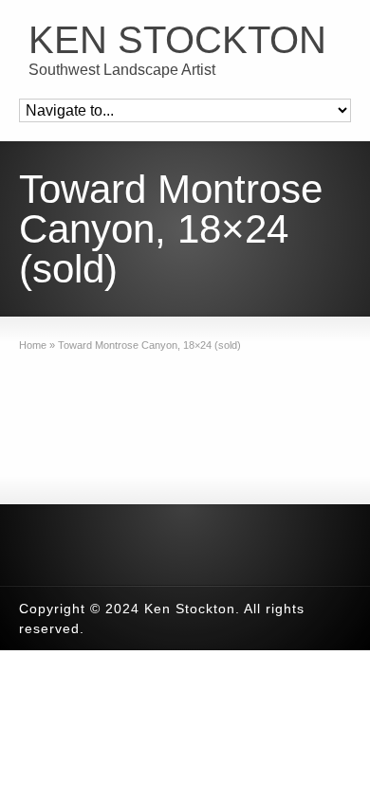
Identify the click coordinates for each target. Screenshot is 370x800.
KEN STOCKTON (177, 40)
